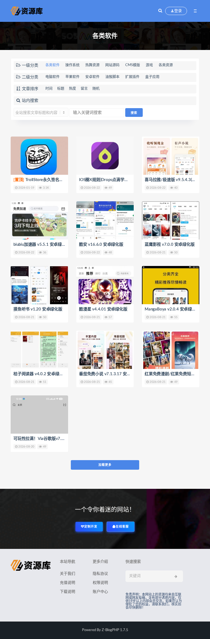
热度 (72, 88)
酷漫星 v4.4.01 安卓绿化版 (103, 309)
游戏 (149, 65)
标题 (60, 88)
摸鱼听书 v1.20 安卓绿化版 (37, 309)
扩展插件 (132, 77)
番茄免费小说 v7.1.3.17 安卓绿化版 (111, 374)
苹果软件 (72, 77)
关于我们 (67, 574)
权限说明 (100, 583)
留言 (84, 88)
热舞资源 (92, 65)
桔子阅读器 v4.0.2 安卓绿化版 (40, 374)
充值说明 (67, 583)
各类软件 (52, 65)
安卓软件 (92, 77)
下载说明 (67, 592)
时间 (48, 88)
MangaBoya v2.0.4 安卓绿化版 (172, 309)
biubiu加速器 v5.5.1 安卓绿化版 (41, 244)
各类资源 (166, 65)
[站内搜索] (160, 11)
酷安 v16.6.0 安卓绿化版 (101, 244)
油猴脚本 (112, 77)
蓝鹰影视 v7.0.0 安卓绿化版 (170, 244)
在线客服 (122, 526)
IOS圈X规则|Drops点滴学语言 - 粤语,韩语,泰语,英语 (125, 180)
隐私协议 (100, 574)
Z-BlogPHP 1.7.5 (115, 630)
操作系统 (72, 65)
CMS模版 (132, 65)
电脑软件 (52, 77)
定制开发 (90, 526)
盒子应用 (152, 77)
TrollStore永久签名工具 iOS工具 (48, 180)
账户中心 (100, 592)
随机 (96, 88)
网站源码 (112, 65)
